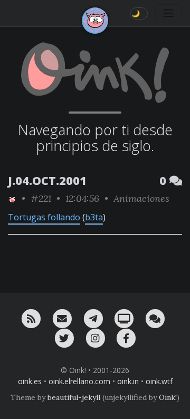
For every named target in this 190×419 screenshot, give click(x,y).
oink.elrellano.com (79, 381)
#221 (41, 198)
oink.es (30, 381)
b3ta (94, 217)
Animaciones (141, 198)
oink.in (128, 381)
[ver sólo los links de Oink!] (12, 198)
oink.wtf (159, 381)
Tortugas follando (44, 217)
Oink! (168, 397)
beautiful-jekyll (74, 397)
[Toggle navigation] (168, 13)
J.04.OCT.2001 (47, 180)
